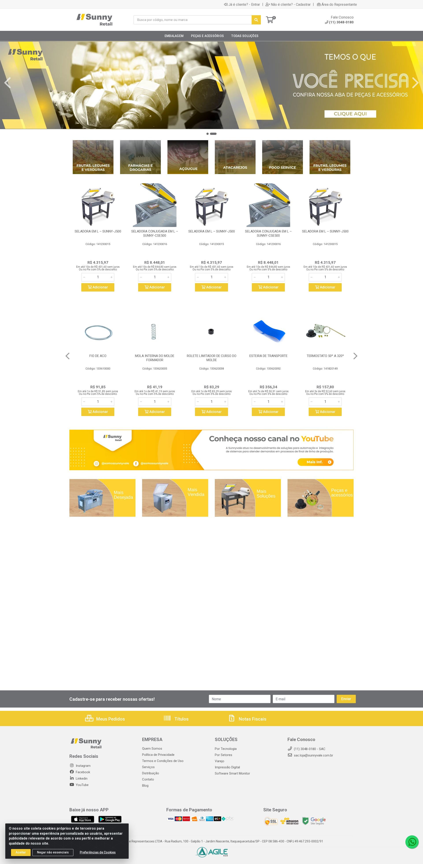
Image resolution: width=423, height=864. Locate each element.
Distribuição (150, 773)
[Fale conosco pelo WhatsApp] (412, 842)
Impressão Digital (227, 767)
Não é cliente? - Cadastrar (291, 4)
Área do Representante (339, 4)
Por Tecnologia (226, 749)
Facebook (82, 772)
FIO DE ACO (97, 356)
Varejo (219, 761)
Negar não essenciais (53, 852)
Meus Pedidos (110, 719)
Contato (148, 779)
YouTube (82, 785)
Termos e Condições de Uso (163, 761)
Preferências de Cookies (98, 852)
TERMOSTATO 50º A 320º (325, 356)
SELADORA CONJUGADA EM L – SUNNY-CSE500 (154, 233)
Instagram (83, 766)
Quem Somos (152, 749)
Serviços (148, 767)
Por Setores (223, 755)
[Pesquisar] (256, 19)
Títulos (181, 719)
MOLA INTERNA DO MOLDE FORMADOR (154, 358)
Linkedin (81, 778)
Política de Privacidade (158, 755)
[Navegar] (7, 83)
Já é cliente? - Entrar (244, 4)
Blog (145, 786)
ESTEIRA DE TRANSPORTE (268, 356)
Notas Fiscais (252, 719)
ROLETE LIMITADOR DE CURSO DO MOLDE (211, 358)
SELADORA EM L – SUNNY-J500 (98, 231)
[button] (209, 134)
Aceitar (21, 852)
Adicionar (100, 287)
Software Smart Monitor (232, 773)
